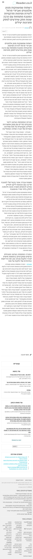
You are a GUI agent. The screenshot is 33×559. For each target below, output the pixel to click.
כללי (31, 544)
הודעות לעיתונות (28, 537)
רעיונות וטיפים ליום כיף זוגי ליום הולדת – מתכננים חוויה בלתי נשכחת (17, 503)
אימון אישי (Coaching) (19, 526)
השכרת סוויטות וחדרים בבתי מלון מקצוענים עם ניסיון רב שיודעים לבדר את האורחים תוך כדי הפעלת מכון (17, 430)
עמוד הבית (29, 549)
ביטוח (30, 536)
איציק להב (8, 532)
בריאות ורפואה (7, 536)
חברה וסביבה (18, 537)
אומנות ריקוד (8, 524)
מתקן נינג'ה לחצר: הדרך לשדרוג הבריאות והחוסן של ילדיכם (18, 497)
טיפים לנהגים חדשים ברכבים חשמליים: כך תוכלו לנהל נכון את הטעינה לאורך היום (17, 508)
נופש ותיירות (29, 547)
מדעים (30, 546)
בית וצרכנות (19, 536)
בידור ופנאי (8, 534)
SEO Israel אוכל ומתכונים (28, 523)
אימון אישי (29, 525)
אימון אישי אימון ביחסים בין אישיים (27, 533)
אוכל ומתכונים (18, 522)
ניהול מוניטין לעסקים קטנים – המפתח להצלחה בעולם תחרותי (17, 495)
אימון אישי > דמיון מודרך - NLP (7, 526)
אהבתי (3, 31)
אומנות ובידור (18, 524)
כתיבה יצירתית (18, 544)
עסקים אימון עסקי (7, 549)
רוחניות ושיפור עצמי (18, 553)
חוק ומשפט (8, 537)
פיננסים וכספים (28, 551)
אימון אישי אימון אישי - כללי (7, 529)
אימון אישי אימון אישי (18, 529)
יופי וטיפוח (19, 541)
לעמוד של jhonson (16, 440)
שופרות (29, 390)
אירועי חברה (19, 534)
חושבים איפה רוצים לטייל (28, 540)
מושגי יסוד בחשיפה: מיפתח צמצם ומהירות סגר (19, 382)
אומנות (9, 522)
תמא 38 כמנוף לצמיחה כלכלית (24, 514)
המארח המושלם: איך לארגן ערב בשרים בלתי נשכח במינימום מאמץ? (15, 461)
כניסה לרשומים (19, 480)
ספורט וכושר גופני (17, 547)
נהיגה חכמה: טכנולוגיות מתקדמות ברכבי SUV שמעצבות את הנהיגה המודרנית (18, 499)
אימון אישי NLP (28, 529)
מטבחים (29, 264)
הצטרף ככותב (28, 480)
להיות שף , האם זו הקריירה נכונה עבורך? (20, 375)
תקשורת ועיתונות (27, 556)
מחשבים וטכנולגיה (17, 546)
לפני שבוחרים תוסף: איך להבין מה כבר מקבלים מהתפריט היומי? (16, 458)
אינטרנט (20, 532)
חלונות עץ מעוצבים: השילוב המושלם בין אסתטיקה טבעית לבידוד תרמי (15, 464)
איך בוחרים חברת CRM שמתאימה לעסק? (17, 467)
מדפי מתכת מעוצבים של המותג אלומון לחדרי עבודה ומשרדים (19, 511)
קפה (10, 551)
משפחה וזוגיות (7, 546)
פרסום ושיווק (18, 551)
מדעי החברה (8, 544)
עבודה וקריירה (8, 547)
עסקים (20, 549)
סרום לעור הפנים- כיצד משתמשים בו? (18, 469)
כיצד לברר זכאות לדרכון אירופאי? (23, 494)
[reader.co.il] (16, 2)
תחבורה (9, 553)
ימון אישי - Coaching (8, 541)
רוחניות (30, 553)
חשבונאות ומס (7, 539)
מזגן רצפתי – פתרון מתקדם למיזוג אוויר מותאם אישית (19, 506)
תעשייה (9, 554)
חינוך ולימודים (18, 539)
